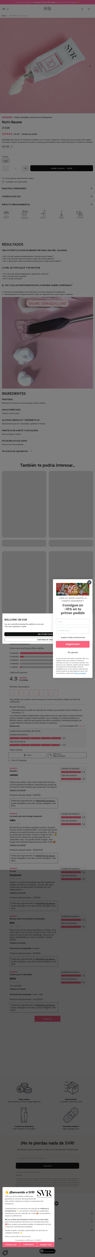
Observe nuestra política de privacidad (17, 1236)
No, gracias (73, 652)
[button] (5, 1253)
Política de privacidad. (80, 673)
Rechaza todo (11, 1244)
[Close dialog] (89, 582)
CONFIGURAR (28, 1244)
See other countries (47, 634)
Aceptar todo (45, 1244)
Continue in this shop (47, 639)
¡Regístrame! (73, 644)
